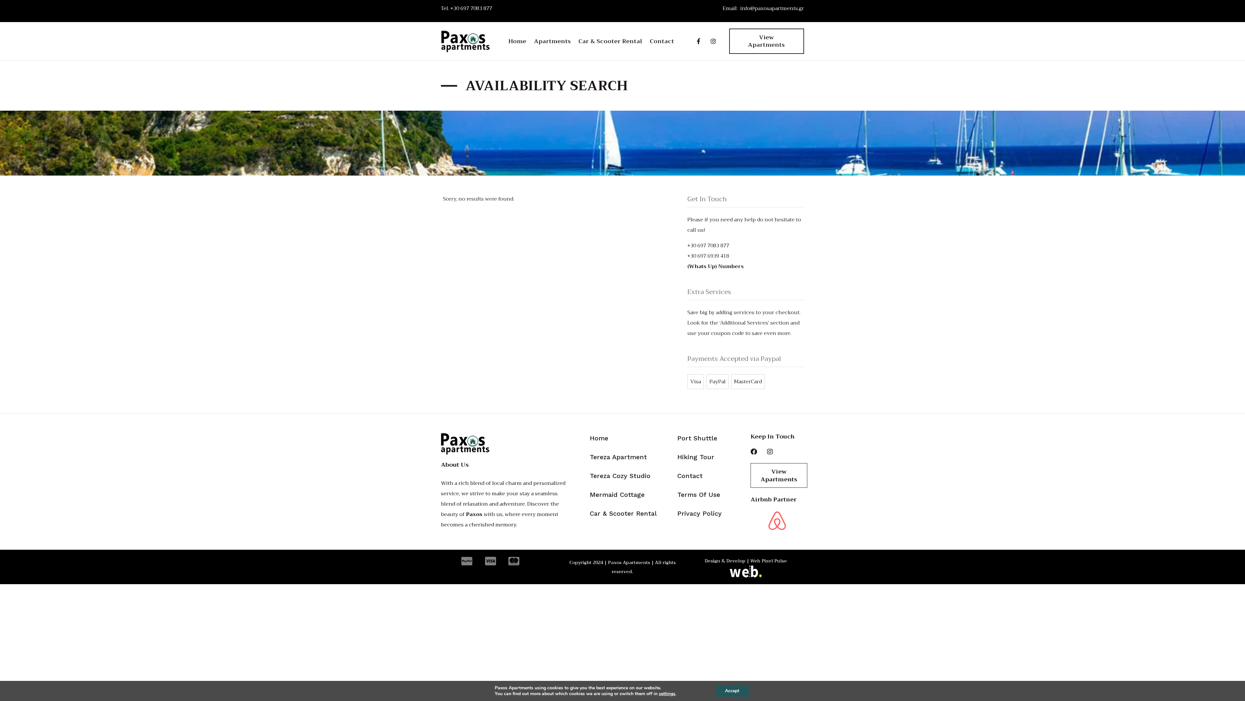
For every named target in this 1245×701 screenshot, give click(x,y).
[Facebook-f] (698, 41)
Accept (732, 691)
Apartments (552, 41)
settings (667, 694)
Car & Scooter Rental (610, 41)
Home (517, 41)
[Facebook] (754, 452)
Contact (662, 41)
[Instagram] (713, 41)
